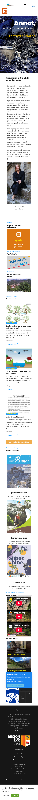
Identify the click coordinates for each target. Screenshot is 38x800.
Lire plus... (12, 344)
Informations (11, 323)
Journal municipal (19, 492)
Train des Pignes (19, 757)
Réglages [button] (6, 795)
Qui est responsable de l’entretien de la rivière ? (18, 372)
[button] (25, 5)
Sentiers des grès (19, 538)
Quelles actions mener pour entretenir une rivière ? (19, 327)
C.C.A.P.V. (20, 754)
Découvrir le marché (17, 685)
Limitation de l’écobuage (15, 417)
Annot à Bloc (19, 583)
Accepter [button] (15, 795)
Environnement (11, 413)
